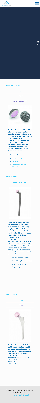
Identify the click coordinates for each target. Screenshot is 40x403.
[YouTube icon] (16, 395)
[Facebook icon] (12, 395)
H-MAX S (20, 300)
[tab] (20, 91)
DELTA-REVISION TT (20, 101)
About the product (20, 182)
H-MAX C (20, 305)
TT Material (15, 161)
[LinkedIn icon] (19, 395)
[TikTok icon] (28, 395)
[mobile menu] (37, 3)
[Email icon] (26, 395)
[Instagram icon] (21, 395)
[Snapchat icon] (23, 395)
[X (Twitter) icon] (14, 395)
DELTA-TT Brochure (17, 158)
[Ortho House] (7, 3)
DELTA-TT (20, 91)
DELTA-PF (20, 96)
